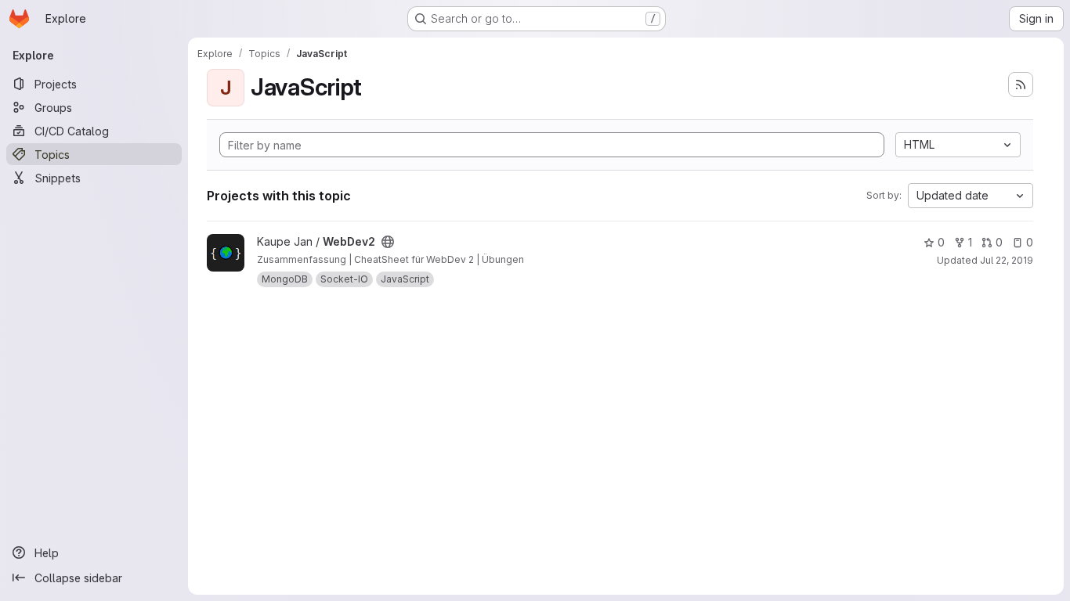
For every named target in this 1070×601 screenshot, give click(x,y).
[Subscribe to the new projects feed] (1020, 84)
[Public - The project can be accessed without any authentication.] (387, 242)
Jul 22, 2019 (1006, 260)
